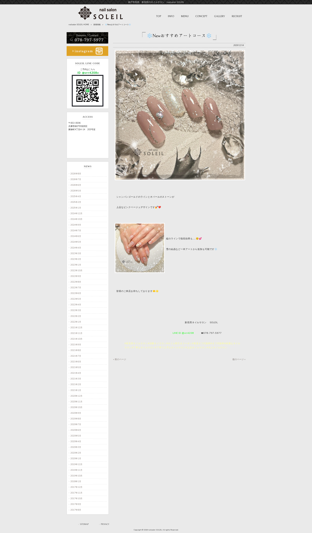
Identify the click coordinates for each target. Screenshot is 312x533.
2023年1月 (75, 264)
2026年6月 (75, 185)
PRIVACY (105, 524)
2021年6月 (75, 361)
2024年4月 (75, 247)
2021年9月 (75, 344)
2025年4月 (75, 196)
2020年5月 (75, 435)
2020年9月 (75, 413)
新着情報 (97, 24)
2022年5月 (75, 298)
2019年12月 (76, 464)
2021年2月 (75, 384)
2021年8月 (75, 350)
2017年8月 (75, 509)
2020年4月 (75, 441)
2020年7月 (75, 424)
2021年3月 (75, 378)
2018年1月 (75, 481)
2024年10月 (76, 219)
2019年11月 (76, 470)
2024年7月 (75, 230)
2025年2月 (75, 202)
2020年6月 (75, 430)
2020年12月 (76, 395)
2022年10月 (76, 270)
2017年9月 (75, 504)
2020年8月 (75, 418)
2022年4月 (75, 304)
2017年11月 (76, 492)
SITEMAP (84, 524)
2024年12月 (76, 213)
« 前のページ (119, 359)
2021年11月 (76, 333)
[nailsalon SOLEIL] (100, 19)
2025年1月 (75, 207)
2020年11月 (76, 401)
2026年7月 (75, 179)
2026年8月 (75, 173)
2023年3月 (75, 253)
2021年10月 (76, 338)
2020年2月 (75, 452)
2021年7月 (75, 356)
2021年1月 (75, 390)
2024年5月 (75, 241)
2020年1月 (75, 458)
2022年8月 (75, 281)
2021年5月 (75, 367)
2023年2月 (75, 259)
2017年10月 (76, 498)
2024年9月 (75, 224)
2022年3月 (75, 310)
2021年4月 (75, 373)
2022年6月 (75, 293)
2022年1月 (75, 321)
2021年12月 (76, 327)
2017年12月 (76, 487)
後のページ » (238, 359)
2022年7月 (75, 287)
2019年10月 (76, 475)
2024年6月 (75, 236)
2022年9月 (75, 276)
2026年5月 (75, 190)
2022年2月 (75, 316)
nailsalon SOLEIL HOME (79, 24)
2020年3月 (75, 447)
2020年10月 (76, 407)
